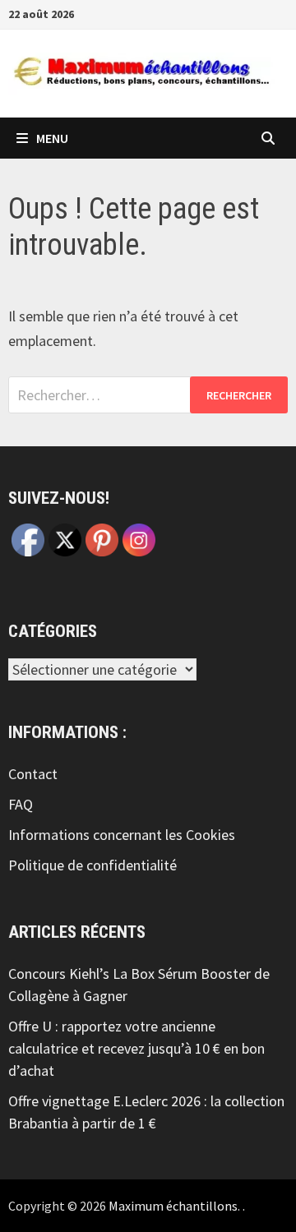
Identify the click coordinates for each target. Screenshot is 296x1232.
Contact (33, 773)
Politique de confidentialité (92, 865)
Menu (52, 138)
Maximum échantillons (173, 1205)
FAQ (20, 804)
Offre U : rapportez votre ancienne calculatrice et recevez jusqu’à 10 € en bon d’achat (136, 1048)
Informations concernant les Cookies (121, 834)
